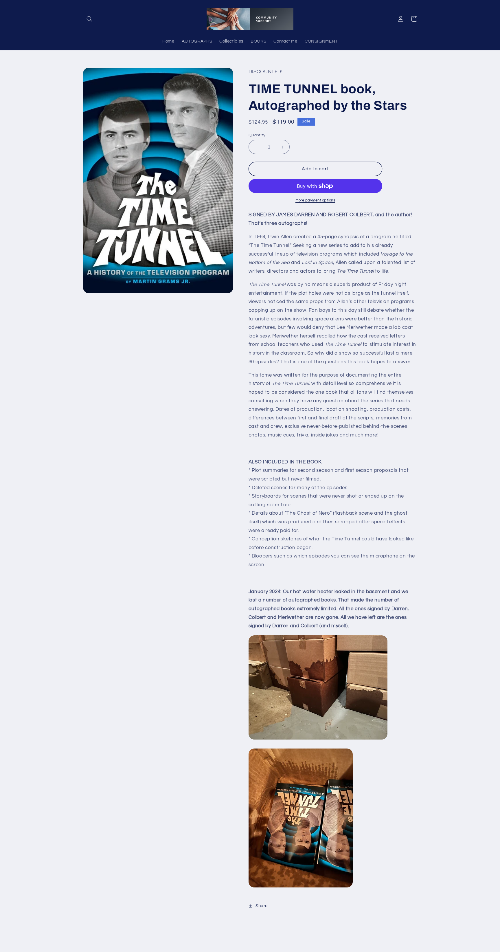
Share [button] (261, 906)
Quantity (257, 135)
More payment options (315, 200)
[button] (89, 18)
